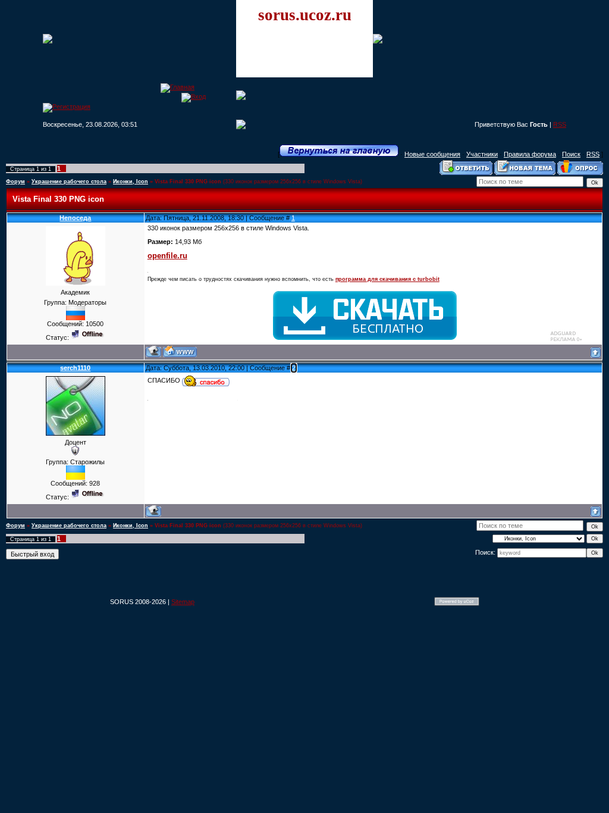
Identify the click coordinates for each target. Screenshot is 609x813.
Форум (15, 182)
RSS (559, 124)
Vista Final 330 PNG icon (188, 182)
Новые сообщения (432, 154)
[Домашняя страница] (180, 351)
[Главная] (177, 86)
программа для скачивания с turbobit (387, 279)
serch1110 (75, 367)
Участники (482, 154)
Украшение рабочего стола (69, 182)
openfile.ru (167, 255)
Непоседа (75, 217)
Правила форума (530, 154)
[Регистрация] (66, 106)
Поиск (571, 154)
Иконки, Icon (130, 182)
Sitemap (182, 601)
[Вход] (193, 96)
